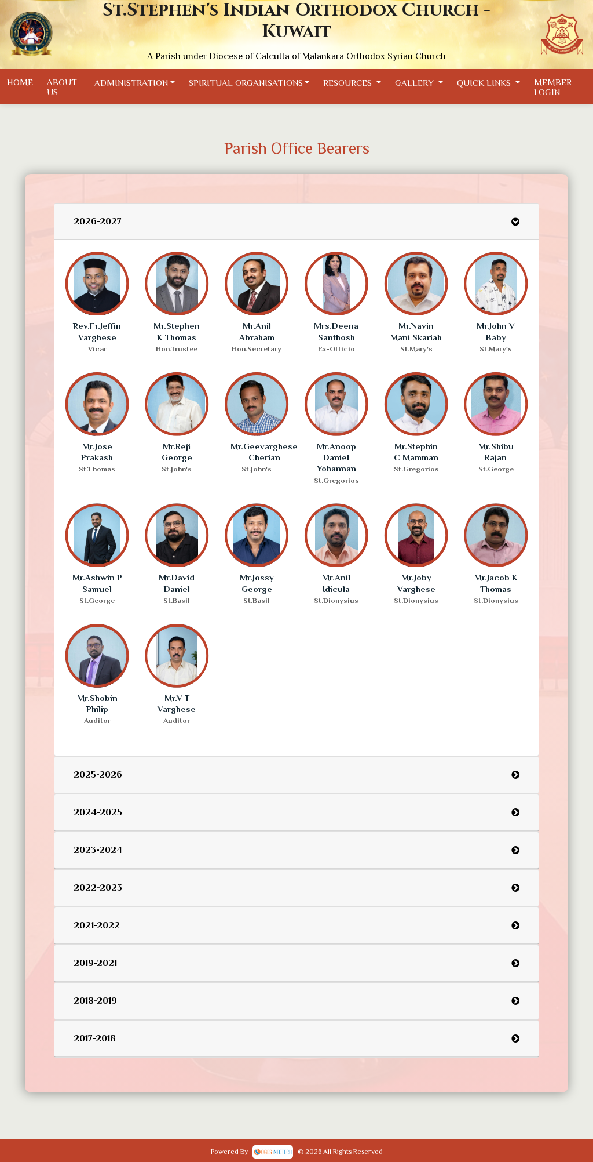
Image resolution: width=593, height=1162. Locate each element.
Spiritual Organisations (246, 82)
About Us (62, 87)
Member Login (553, 87)
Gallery (415, 82)
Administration (131, 82)
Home (20, 82)
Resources (348, 82)
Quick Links (485, 82)
